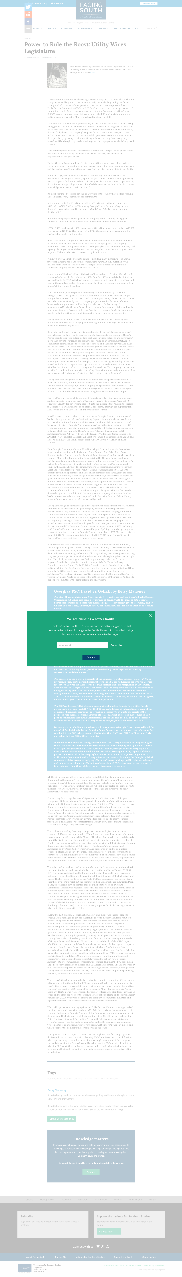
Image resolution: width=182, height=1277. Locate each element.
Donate (91, 657)
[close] (150, 616)
